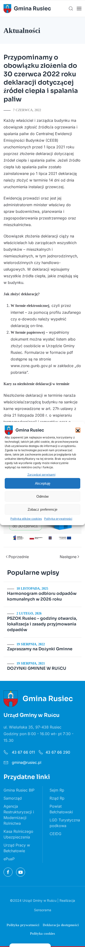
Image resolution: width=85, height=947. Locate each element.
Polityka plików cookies (26, 518)
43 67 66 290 (58, 752)
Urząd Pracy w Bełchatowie (17, 848)
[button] (78, 430)
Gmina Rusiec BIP (19, 790)
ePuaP (9, 858)
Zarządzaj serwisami (41, 474)
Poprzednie (18, 556)
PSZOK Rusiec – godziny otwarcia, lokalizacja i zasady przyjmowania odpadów (42, 624)
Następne (68, 556)
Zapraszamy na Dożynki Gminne (39, 649)
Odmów (42, 496)
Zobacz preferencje (42, 509)
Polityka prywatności (58, 518)
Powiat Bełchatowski (61, 809)
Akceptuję (42, 483)
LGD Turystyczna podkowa (65, 823)
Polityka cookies (42, 933)
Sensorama (42, 910)
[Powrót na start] (27, 8)
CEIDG (55, 833)
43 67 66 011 (23, 752)
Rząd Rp (57, 798)
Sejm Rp (57, 790)
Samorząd (13, 798)
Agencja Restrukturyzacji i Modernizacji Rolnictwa (19, 815)
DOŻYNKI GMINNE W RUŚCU (36, 668)
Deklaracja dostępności (61, 925)
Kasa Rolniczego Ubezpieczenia (18, 834)
